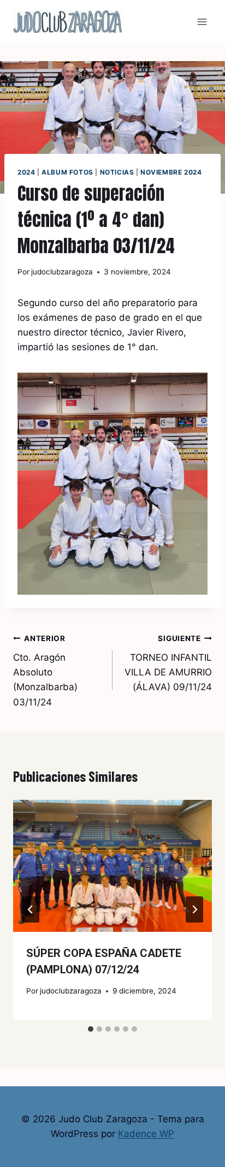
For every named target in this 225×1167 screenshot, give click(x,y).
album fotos (67, 172)
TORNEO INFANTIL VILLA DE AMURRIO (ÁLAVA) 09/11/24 (168, 663)
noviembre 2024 (171, 172)
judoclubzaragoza (62, 271)
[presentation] (112, 866)
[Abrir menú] (202, 21)
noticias (117, 172)
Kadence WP (146, 1133)
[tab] (90, 1029)
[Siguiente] (194, 909)
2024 (26, 172)
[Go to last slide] (30, 909)
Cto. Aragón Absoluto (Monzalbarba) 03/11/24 (45, 670)
